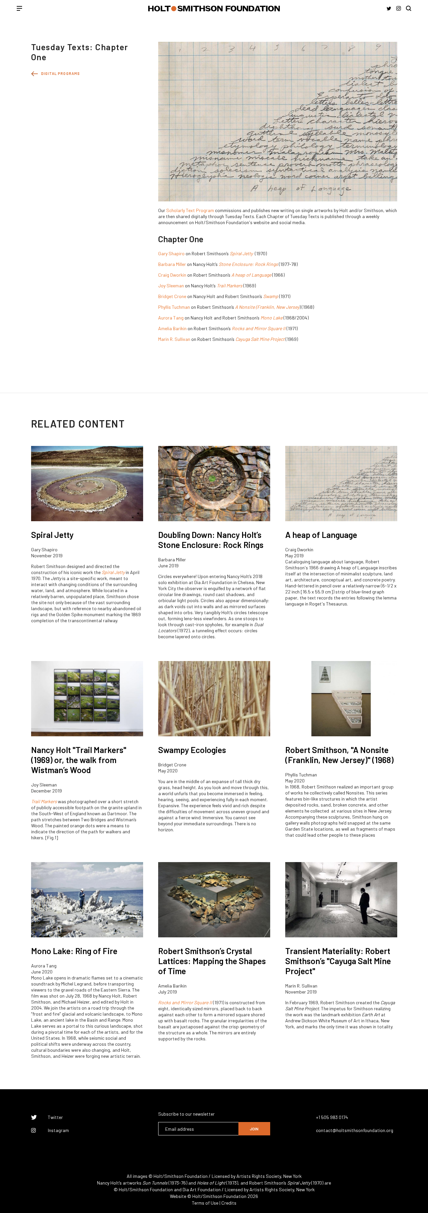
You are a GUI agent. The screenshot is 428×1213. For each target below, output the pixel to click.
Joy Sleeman (171, 285)
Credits (228, 1203)
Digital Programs (60, 73)
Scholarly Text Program (190, 210)
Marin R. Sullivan (174, 339)
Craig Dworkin (172, 275)
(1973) (217, 1183)
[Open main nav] (19, 9)
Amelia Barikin (172, 328)
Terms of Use (205, 1203)
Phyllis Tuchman (174, 307)
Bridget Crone (172, 296)
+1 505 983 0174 (332, 1117)
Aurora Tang (171, 317)
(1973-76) (164, 1183)
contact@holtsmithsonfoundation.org (354, 1130)
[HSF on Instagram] (398, 8)
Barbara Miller (172, 264)
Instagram (58, 1130)
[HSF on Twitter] (389, 8)
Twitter (55, 1117)
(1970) (305, 1183)
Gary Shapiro (171, 253)
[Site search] (408, 8)
